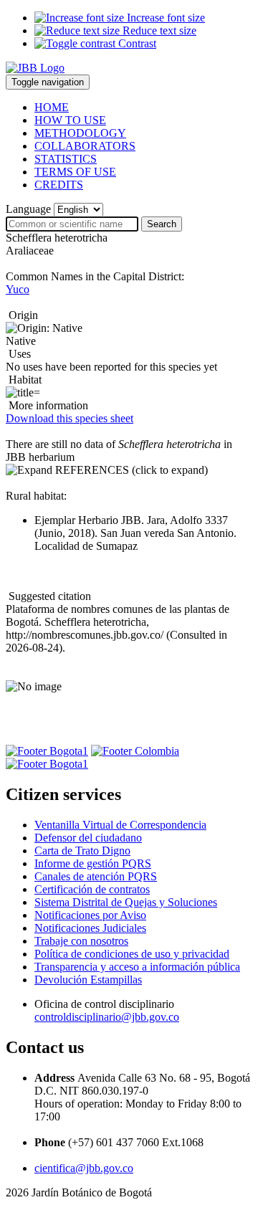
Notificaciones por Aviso (90, 915)
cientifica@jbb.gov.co (83, 1168)
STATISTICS (65, 159)
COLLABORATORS (84, 146)
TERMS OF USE (75, 172)
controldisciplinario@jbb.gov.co (106, 1017)
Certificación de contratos (92, 889)
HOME (51, 107)
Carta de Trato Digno (82, 850)
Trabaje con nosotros (81, 941)
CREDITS (58, 184)
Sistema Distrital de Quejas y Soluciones (125, 902)
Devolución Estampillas (88, 979)
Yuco (17, 289)
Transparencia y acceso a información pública (137, 967)
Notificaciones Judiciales (90, 928)
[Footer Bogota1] (47, 751)
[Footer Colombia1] (47, 764)
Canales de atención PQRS (95, 876)
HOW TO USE (70, 120)
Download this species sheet (69, 418)
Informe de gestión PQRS (92, 863)
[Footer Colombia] (135, 751)
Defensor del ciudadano (88, 838)
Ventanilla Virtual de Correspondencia (120, 825)
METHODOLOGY (80, 133)
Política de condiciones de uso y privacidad (131, 954)
